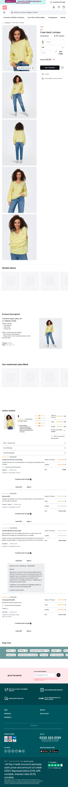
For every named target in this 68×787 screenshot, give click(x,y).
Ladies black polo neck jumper (28, 655)
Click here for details (28, 761)
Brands (63, 17)
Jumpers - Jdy (56, 651)
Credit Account (44, 713)
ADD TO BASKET (50, 68)
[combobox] (34, 444)
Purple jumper (11, 655)
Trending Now (52, 17)
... (2, 23)
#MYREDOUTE (7, 717)
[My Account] (54, 7)
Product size (56, 430)
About (6, 710)
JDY (41, 30)
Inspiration (7, 713)
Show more (34, 725)
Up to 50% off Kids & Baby (36, 17)
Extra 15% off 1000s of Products (14, 17)
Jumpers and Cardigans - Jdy (39, 651)
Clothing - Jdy (22, 651)
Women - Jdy (11, 651)
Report (29, 487)
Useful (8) (18, 631)
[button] (64, 7)
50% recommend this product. (57, 437)
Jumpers (7, 23)
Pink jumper (43, 655)
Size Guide (61, 53)
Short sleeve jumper (57, 655)
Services (42, 710)
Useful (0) (18, 487)
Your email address (40, 671)
